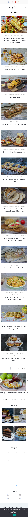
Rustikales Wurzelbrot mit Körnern (14, 124)
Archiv (17, 507)
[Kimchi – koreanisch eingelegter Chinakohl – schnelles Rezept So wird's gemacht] (14, 454)
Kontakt (22, 507)
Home (4, 507)
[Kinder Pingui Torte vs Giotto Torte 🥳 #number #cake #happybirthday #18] (6, 478)
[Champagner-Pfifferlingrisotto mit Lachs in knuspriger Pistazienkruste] (14, 373)
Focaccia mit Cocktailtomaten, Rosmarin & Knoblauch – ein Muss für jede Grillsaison (14, 40)
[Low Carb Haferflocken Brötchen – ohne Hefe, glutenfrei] (14, 217)
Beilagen (16, 292)
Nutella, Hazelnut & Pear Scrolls (14, 70)
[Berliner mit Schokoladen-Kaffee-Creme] (14, 335)
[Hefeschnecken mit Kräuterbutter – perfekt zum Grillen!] (14, 274)
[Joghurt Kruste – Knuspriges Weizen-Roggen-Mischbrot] (14, 188)
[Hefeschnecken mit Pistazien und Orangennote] (14, 306)
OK (14, 514)
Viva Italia (20, 35)
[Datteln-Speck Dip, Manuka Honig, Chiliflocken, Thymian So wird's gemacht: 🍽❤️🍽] (22, 470)
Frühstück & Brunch (18, 94)
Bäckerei (7, 35)
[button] (2, 7)
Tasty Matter (14, 7)
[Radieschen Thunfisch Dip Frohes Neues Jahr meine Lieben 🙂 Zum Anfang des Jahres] (22, 462)
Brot (15, 35)
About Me (10, 507)
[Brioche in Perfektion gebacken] (14, 131)
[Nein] (26, 512)
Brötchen (10, 235)
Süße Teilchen (14, 67)
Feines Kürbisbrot (14, 97)
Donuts (12, 353)
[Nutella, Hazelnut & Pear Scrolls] (14, 48)
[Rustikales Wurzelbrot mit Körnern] (14, 103)
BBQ (12, 35)
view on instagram (14, 485)
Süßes (22, 67)
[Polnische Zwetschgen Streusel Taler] (14, 158)
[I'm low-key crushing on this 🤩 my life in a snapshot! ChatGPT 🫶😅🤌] (14, 462)
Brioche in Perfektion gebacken (14, 152)
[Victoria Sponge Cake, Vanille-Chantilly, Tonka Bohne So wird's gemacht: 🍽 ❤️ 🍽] (22, 478)
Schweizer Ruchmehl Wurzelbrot (14, 268)
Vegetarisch (14, 294)
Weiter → (24, 368)
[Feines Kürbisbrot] (14, 76)
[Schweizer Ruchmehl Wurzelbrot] (14, 247)
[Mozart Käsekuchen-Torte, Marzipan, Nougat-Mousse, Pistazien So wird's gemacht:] (14, 478)
